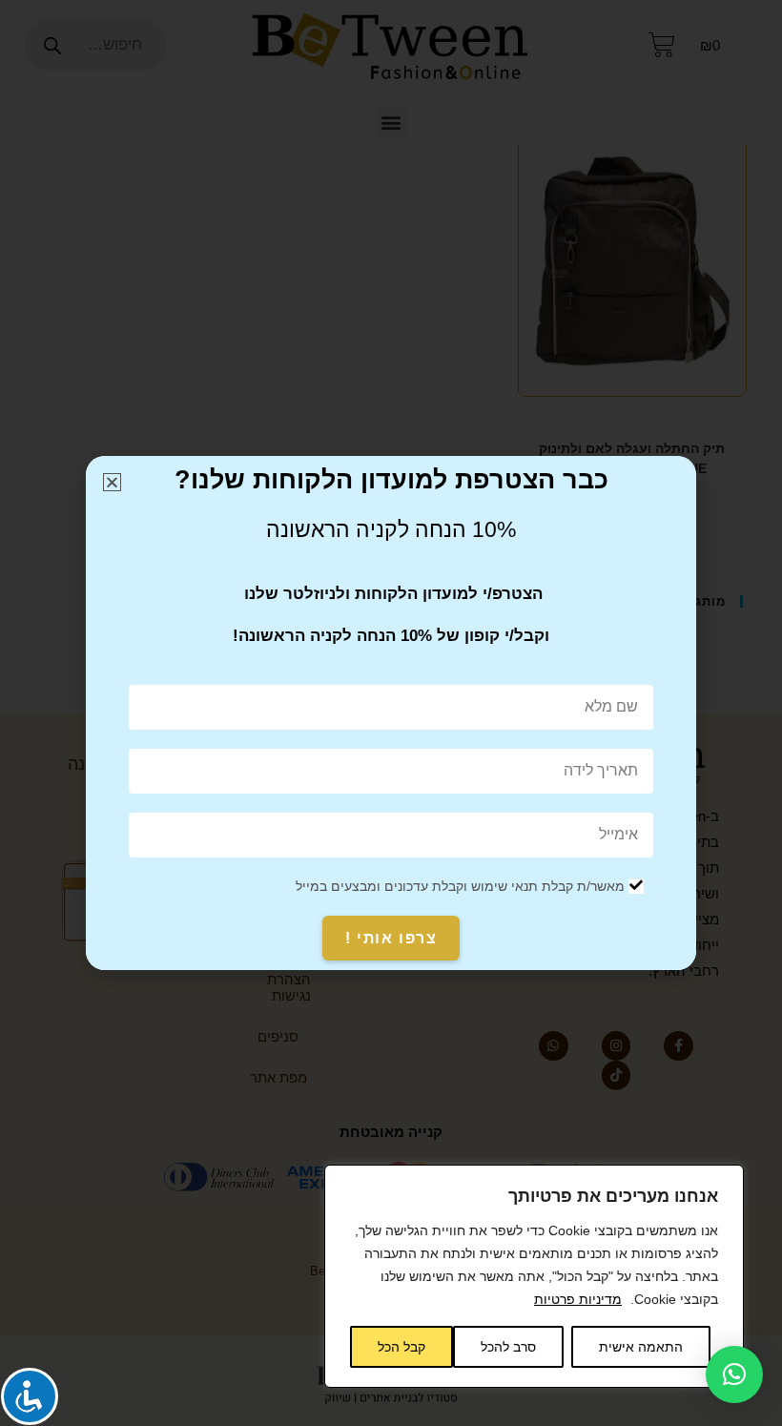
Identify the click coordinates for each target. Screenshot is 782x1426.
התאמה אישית (641, 1346)
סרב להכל (508, 1346)
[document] (391, 713)
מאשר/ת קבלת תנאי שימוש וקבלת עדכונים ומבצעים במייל (460, 886)
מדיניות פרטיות (578, 1299)
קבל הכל (401, 1346)
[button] (734, 1374)
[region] (534, 1276)
